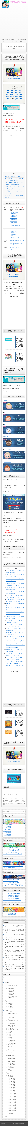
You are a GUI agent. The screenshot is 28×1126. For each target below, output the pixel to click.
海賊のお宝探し (9, 1032)
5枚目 (8, 92)
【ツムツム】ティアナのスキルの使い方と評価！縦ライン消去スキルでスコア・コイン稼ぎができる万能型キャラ (14, 936)
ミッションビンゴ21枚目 (11, 1107)
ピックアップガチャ (10, 1066)
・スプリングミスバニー (15, 237)
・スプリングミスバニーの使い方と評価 (12, 854)
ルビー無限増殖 (10, 1113)
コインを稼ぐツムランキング (11, 1013)
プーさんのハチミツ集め (11, 1025)
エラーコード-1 (9, 1004)
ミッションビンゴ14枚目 (11, 1098)
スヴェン (6, 436)
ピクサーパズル (9, 1031)
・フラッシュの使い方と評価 (10, 852)
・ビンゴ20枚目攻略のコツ (16, 225)
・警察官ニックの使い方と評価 (10, 847)
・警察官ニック (13, 231)
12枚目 (20, 94)
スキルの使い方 (9, 984)
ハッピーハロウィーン (10, 1061)
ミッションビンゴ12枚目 (11, 1094)
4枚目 (20, 90)
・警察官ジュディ (14, 232)
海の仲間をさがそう (10, 1044)
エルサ (5, 400)
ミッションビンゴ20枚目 (11, 1105)
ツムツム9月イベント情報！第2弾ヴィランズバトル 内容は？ (19, 713)
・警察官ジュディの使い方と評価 (11, 849)
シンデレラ (8, 1047)
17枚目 (7, 98)
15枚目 (16, 96)
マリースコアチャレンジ (11, 1054)
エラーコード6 (9, 1006)
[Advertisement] (14, 23)
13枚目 (7, 96)
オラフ (5, 424)
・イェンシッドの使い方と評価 (10, 881)
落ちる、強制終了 (9, 1003)
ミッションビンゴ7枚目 (10, 1087)
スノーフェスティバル (10, 1040)
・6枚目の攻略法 (13, 221)
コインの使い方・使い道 (11, 993)
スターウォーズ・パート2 (11, 1058)
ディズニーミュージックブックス (12, 1020)
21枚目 (14, 100)
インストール (8, 980)
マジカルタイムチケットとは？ (12, 985)
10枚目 (11, 94)
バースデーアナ (7, 462)
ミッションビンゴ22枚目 (11, 1108)
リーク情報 (8, 1069)
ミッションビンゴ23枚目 (11, 1110)
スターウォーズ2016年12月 (11, 1043)
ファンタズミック (9, 1035)
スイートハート (9, 1038)
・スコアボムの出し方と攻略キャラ (11, 898)
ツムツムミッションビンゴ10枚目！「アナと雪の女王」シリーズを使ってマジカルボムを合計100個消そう (8, 801)
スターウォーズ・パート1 (11, 1057)
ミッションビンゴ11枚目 (11, 1093)
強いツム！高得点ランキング (11, 1011)
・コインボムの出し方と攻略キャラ (11, 895)
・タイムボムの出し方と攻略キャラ (11, 893)
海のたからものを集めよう (11, 1063)
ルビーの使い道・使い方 (11, 990)
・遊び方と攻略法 (14, 212)
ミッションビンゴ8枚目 (10, 1088)
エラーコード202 (9, 1007)
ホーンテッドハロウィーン (11, 1028)
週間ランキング (9, 987)
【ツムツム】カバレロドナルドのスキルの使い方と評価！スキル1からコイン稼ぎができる (14, 959)
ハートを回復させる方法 (11, 994)
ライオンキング (9, 1052)
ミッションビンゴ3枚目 (10, 1081)
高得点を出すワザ (9, 1076)
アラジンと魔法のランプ (11, 1064)
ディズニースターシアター (11, 1022)
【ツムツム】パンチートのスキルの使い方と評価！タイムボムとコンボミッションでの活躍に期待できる (14, 968)
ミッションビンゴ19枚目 (11, 1104)
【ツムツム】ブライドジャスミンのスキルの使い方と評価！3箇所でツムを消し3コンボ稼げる (14, 931)
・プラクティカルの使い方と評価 (11, 882)
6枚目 (12, 92)
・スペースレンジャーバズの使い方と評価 (13, 866)
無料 (6, 1072)
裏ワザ (7, 1111)
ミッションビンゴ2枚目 (10, 1079)
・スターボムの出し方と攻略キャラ (11, 896)
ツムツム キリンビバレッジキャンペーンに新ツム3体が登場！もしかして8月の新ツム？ (19, 357)
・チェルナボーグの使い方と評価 (11, 879)
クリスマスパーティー (10, 1023)
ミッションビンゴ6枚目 (10, 1085)
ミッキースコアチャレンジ (11, 1060)
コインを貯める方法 (10, 991)
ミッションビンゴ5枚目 (10, 1084)
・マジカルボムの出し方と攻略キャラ (12, 900)
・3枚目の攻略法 (13, 216)
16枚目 (20, 96)
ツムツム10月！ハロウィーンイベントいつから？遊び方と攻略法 (19, 723)
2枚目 (12, 90)
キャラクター (8, 977)
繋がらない (8, 1001)
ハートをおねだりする (10, 997)
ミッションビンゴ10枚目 (12, 794)
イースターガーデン (10, 1019)
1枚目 (8, 90)
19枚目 (16, 98)
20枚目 (20, 98)
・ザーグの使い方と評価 (9, 867)
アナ (5, 412)
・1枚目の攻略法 (13, 213)
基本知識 (7, 982)
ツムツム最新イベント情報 (12, 176)
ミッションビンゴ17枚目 (11, 1102)
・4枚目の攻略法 (13, 218)
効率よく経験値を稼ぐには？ (13, 189)
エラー (6, 1000)
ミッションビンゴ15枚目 (11, 1099)
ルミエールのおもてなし (11, 1034)
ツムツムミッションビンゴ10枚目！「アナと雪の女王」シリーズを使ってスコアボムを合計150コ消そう (19, 342)
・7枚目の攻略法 (13, 222)
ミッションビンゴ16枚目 (11, 1101)
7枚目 (16, 92)
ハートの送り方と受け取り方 (11, 996)
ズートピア (8, 1049)
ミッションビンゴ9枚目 (10, 1090)
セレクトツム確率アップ (11, 1067)
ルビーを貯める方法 (10, 988)
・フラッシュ (13, 235)
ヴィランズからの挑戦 (10, 1050)
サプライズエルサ (8, 449)
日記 (6, 1116)
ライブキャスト (9, 1070)
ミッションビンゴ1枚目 (10, 1078)
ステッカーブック (9, 1026)
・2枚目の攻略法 (13, 215)
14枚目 (12, 96)
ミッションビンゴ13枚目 (11, 1096)
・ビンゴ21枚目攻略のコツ (16, 227)
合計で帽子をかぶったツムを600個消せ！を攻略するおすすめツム (19, 733)
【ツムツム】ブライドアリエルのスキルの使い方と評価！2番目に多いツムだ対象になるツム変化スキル (14, 941)
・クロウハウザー (14, 234)
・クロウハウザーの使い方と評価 (11, 850)
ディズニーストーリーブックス (12, 1029)
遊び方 (5, 794)
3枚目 (16, 90)
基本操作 (7, 1073)
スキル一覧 (7, 1010)
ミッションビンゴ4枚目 (10, 1082)
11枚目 (16, 94)
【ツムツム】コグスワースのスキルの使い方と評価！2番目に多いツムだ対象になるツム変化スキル (14, 946)
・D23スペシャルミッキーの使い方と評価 (13, 885)
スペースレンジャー (10, 1017)
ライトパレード (9, 1041)
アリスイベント (9, 1046)
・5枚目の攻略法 (13, 219)
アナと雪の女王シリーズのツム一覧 (14, 186)
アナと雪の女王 (9, 1037)
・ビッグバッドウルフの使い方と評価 (12, 884)
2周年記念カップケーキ (10, 1055)
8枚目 (20, 92)
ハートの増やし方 (9, 1075)
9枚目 (7, 94)
